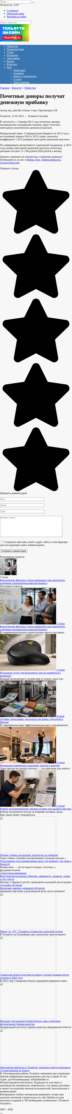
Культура (12, 64)
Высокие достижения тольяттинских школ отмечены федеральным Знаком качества (30, 1023)
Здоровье (18, 73)
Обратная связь (15, 13)
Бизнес (11, 61)
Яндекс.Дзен (33, 159)
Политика (12, 55)
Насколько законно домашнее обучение (22, 888)
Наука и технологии (25, 76)
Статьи (17, 79)
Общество (12, 46)
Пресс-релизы (21, 82)
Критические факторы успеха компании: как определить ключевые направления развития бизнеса (32, 582)
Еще (9, 67)
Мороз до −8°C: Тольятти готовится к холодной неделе (31, 931)
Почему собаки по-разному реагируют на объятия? (29, 855)
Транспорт (19, 70)
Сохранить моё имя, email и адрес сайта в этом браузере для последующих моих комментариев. (34, 543)
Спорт (10, 52)
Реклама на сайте (16, 16)
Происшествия (15, 49)
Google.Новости (9, 162)
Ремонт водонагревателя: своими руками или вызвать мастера (35, 808)
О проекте (12, 10)
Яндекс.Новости (51, 159)
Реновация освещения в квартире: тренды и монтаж (30, 765)
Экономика (13, 58)
